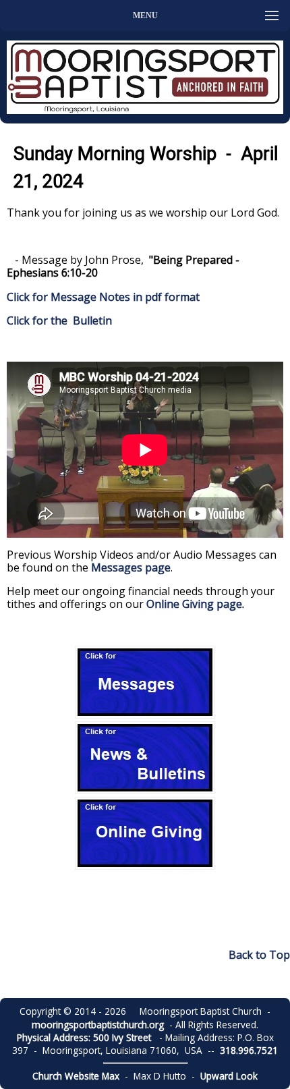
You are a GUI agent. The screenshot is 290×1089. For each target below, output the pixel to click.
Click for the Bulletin (61, 320)
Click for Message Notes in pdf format (103, 296)
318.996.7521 (249, 1050)
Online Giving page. (195, 603)
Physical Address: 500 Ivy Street (84, 1037)
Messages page (131, 567)
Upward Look (229, 1075)
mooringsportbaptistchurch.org (98, 1024)
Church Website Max (75, 1075)
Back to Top (259, 954)
